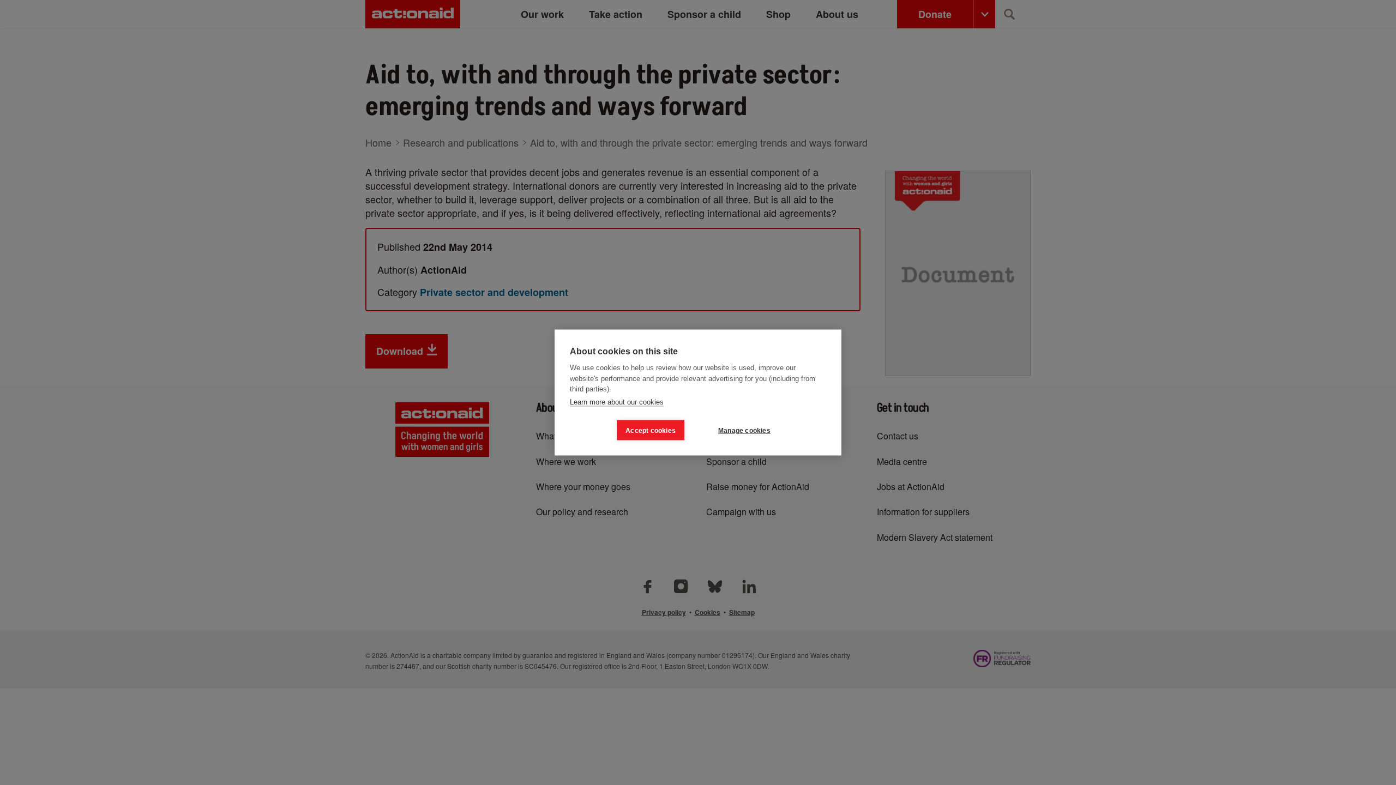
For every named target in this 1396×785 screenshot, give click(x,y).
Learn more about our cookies (617, 401)
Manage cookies (744, 430)
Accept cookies (650, 430)
